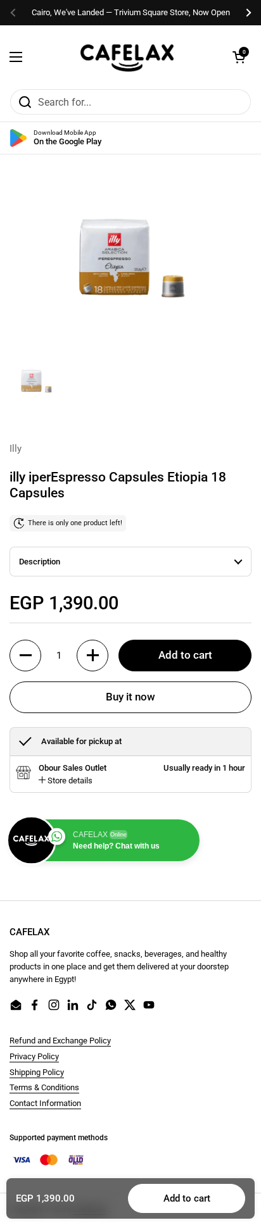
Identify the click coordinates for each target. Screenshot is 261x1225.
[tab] (65, 780)
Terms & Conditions (44, 1087)
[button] (238, 57)
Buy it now (130, 696)
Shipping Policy (37, 1072)
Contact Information (45, 1103)
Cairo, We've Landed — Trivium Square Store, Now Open (131, 12)
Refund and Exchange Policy (60, 1040)
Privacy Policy (34, 1056)
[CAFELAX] (127, 57)
